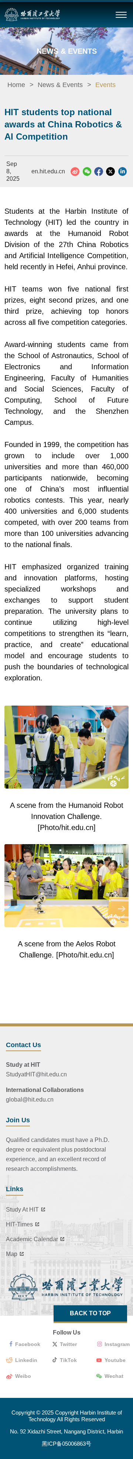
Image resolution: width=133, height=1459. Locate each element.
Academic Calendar (32, 1239)
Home (16, 85)
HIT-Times (19, 1224)
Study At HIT (22, 1209)
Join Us (18, 1120)
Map (11, 1254)
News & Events (60, 85)
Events (105, 85)
